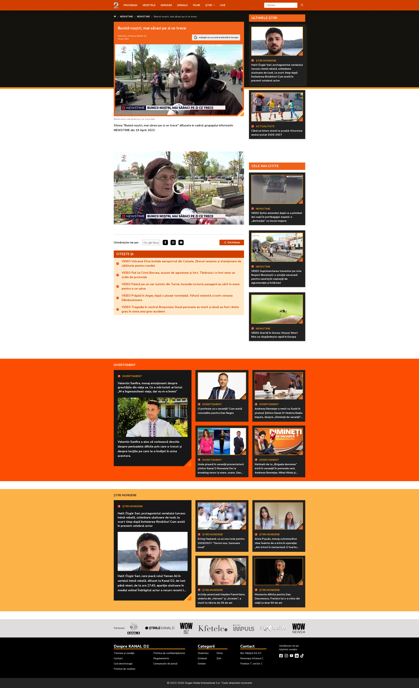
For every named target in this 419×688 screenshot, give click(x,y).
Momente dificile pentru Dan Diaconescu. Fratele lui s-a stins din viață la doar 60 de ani (277, 599)
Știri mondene (125, 495)
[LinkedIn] (297, 656)
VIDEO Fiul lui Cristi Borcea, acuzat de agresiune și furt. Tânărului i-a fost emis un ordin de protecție (178, 275)
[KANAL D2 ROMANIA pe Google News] (151, 242)
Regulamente (161, 658)
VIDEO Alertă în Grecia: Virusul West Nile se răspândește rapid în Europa (274, 335)
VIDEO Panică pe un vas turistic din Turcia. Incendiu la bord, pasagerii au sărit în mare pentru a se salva (181, 286)
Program (130, 5)
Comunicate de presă (165, 663)
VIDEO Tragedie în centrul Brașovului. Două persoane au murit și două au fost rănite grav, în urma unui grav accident (180, 309)
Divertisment (125, 365)
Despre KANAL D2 (131, 646)
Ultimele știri (264, 18)
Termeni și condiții (124, 653)
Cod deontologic (123, 663)
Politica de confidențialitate (169, 653)
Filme (196, 5)
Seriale (182, 5)
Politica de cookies (124, 669)
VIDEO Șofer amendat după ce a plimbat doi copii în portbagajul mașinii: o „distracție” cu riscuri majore (276, 217)
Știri (219, 658)
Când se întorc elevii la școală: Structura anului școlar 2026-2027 (276, 133)
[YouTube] (291, 656)
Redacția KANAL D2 (137, 36)
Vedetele (148, 5)
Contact (118, 658)
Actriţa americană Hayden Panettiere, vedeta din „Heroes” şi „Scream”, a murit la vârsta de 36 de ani (221, 599)
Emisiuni (166, 5)
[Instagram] (286, 656)
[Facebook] (281, 656)
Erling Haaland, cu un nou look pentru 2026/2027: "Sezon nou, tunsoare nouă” (221, 543)
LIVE (222, 5)
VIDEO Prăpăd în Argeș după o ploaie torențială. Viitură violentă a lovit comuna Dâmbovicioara (177, 298)
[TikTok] (302, 656)
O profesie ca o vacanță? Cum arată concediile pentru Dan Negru (220, 411)
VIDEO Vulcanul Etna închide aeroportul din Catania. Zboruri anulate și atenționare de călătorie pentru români (181, 263)
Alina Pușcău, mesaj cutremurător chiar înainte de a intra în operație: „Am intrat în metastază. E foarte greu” (276, 545)
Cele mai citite (265, 166)
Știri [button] (209, 5)
